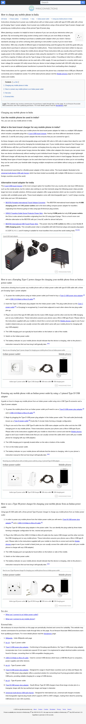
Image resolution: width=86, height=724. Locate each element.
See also (8, 93)
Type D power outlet (21, 421)
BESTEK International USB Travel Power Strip (22, 224)
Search (69, 709)
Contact (40, 709)
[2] (15, 306)
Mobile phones (62, 74)
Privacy (59, 709)
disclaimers (59, 105)
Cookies (46, 709)
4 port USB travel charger (37, 133)
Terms (64, 709)
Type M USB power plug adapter (17, 685)
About (35, 709)
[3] (84, 295)
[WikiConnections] (43, 8)
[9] (76, 230)
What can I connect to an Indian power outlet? (22, 614)
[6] (83, 408)
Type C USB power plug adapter (71, 295)
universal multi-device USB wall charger (15, 173)
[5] (29, 420)
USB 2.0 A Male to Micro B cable (21, 299)
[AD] (78, 230)
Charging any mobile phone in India (16, 85)
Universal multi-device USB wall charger (20, 693)
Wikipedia (9, 638)
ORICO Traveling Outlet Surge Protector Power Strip (24, 213)
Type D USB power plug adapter (70, 409)
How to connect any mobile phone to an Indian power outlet (24, 89)
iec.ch (8, 642)
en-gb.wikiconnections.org (25, 709)
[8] (12, 522)
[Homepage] (3, 2)
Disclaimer (52, 709)
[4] (34, 298)
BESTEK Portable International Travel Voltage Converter (25, 202)
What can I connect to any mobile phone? (20, 619)
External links (9, 96)
